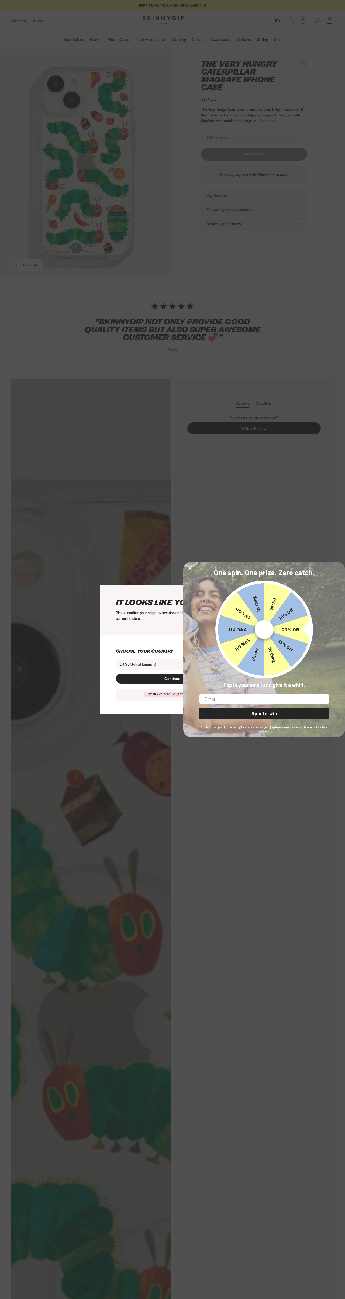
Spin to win (264, 713)
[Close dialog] (189, 568)
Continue (172, 678)
